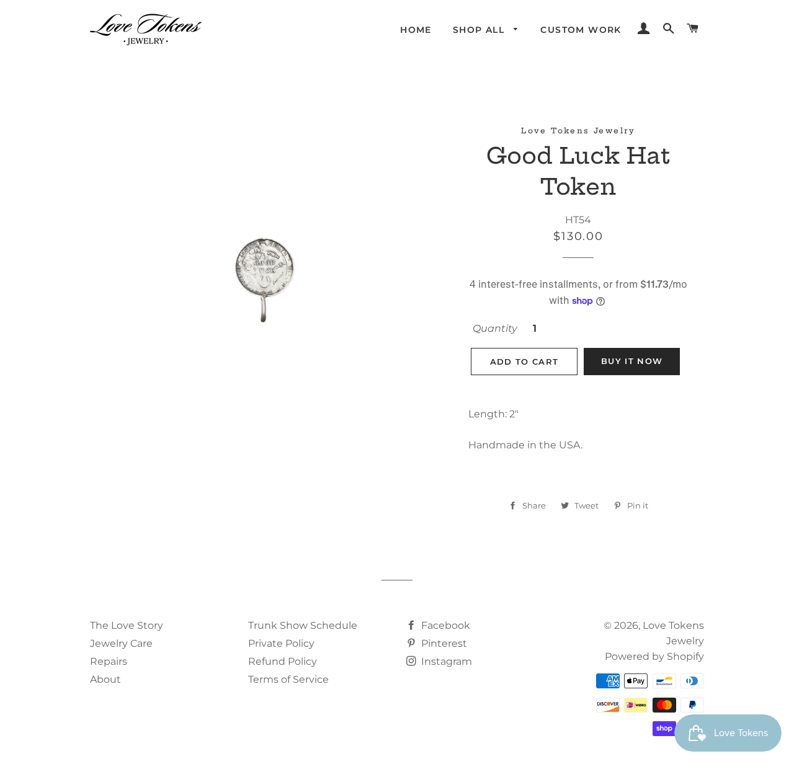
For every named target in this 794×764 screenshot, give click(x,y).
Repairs (108, 661)
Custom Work (580, 29)
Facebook (444, 625)
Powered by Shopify (654, 656)
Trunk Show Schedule (302, 625)
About (105, 679)
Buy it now (631, 361)
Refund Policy (282, 661)
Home (416, 29)
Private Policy (281, 643)
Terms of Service (288, 679)
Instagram (445, 661)
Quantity (495, 328)
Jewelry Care (121, 643)
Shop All (480, 29)
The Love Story (126, 625)
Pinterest (443, 643)
